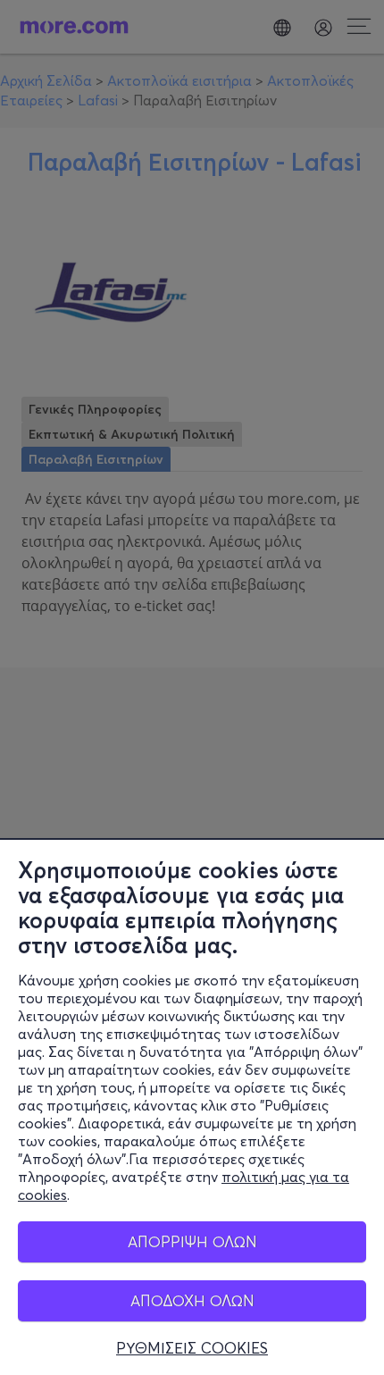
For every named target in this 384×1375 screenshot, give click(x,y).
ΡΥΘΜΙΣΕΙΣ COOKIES (192, 1348)
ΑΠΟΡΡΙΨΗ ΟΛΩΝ (192, 1241)
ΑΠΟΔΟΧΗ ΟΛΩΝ (192, 1300)
